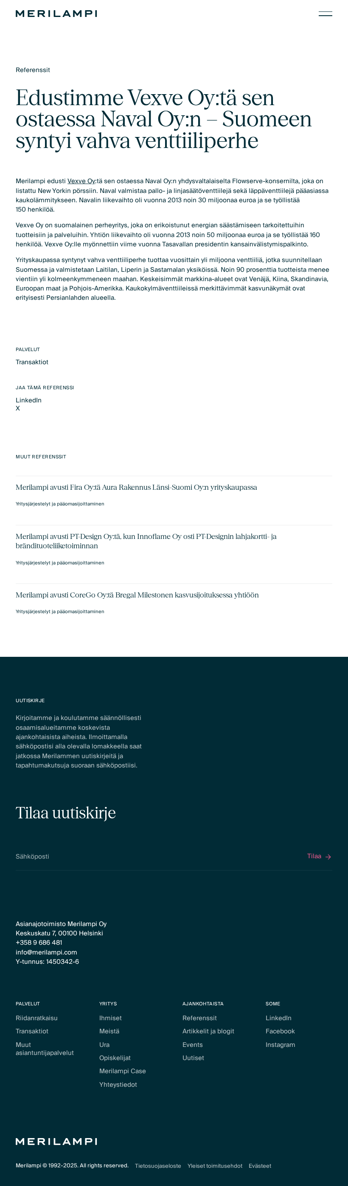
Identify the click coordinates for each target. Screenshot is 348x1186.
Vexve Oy (81, 181)
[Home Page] (56, 13)
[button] (325, 13)
